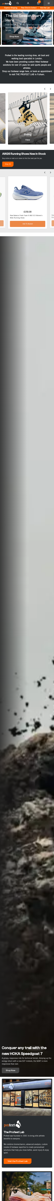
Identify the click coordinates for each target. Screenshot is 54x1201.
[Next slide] (50, 28)
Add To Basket (28, 224)
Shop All (8, 164)
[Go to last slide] (3, 28)
